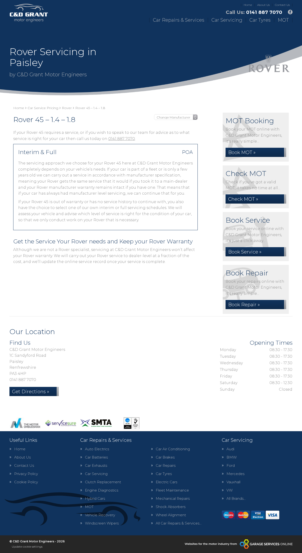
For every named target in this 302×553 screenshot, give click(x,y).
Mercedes (235, 473)
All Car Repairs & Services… (178, 523)
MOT (283, 20)
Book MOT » (242, 152)
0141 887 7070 (254, 12)
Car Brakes (165, 457)
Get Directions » (30, 391)
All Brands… (236, 498)
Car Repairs (166, 465)
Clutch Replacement (103, 482)
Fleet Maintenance (172, 490)
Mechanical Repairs (173, 498)
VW (229, 490)
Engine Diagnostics (101, 490)
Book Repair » (244, 304)
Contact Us (282, 5)
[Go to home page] (28, 13)
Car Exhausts (96, 465)
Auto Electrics (97, 449)
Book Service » (244, 252)
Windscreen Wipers (102, 523)
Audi (230, 449)
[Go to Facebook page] (290, 12)
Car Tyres (260, 20)
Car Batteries (96, 457)
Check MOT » (243, 199)
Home (248, 5)
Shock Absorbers (170, 506)
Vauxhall (233, 482)
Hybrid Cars (95, 498)
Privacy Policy (26, 473)
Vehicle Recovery (100, 515)
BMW (231, 457)
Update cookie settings (27, 546)
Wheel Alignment (171, 515)
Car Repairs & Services (178, 20)
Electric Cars (166, 482)
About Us (263, 5)
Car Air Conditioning (173, 449)
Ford (230, 465)
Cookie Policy (26, 482)
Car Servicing (226, 20)
